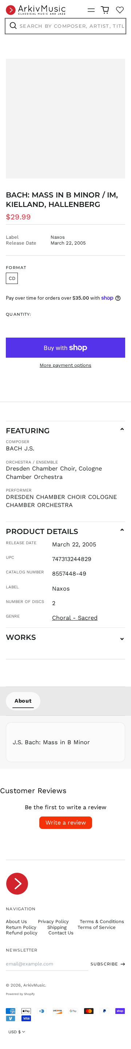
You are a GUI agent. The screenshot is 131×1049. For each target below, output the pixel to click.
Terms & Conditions (102, 921)
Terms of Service (97, 927)
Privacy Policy (53, 921)
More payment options (65, 365)
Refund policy (21, 932)
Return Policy (21, 927)
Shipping (57, 927)
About (23, 701)
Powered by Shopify (20, 994)
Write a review (65, 822)
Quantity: (18, 314)
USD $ (14, 1031)
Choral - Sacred (75, 617)
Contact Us (61, 932)
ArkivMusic (34, 985)
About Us (16, 921)
